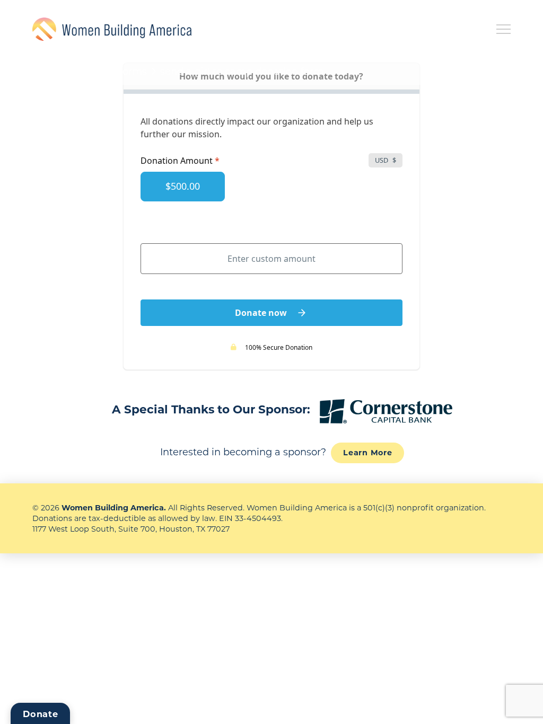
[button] (503, 29)
